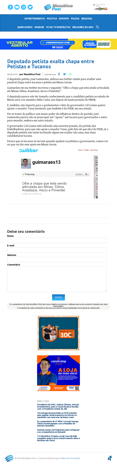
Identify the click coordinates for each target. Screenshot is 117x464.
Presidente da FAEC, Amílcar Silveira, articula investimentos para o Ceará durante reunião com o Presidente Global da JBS (58, 406)
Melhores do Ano (82, 27)
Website (11, 255)
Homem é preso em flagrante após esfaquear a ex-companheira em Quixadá (58, 431)
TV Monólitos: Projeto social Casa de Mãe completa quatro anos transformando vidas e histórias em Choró (58, 438)
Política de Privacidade (70, 458)
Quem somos (24, 27)
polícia (75, 18)
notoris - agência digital (109, 458)
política (52, 18)
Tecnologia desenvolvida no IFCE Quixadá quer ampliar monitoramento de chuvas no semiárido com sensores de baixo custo (57, 415)
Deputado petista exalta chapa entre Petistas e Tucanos (50, 63)
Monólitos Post (58, 7)
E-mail (10, 245)
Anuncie (39, 27)
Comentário (13, 264)
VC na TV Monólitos (58, 27)
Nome (10, 236)
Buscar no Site (97, 27)
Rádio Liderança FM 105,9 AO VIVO (101, 9)
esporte (64, 18)
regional (86, 18)
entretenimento (35, 18)
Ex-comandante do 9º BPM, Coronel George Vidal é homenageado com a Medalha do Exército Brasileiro (57, 423)
